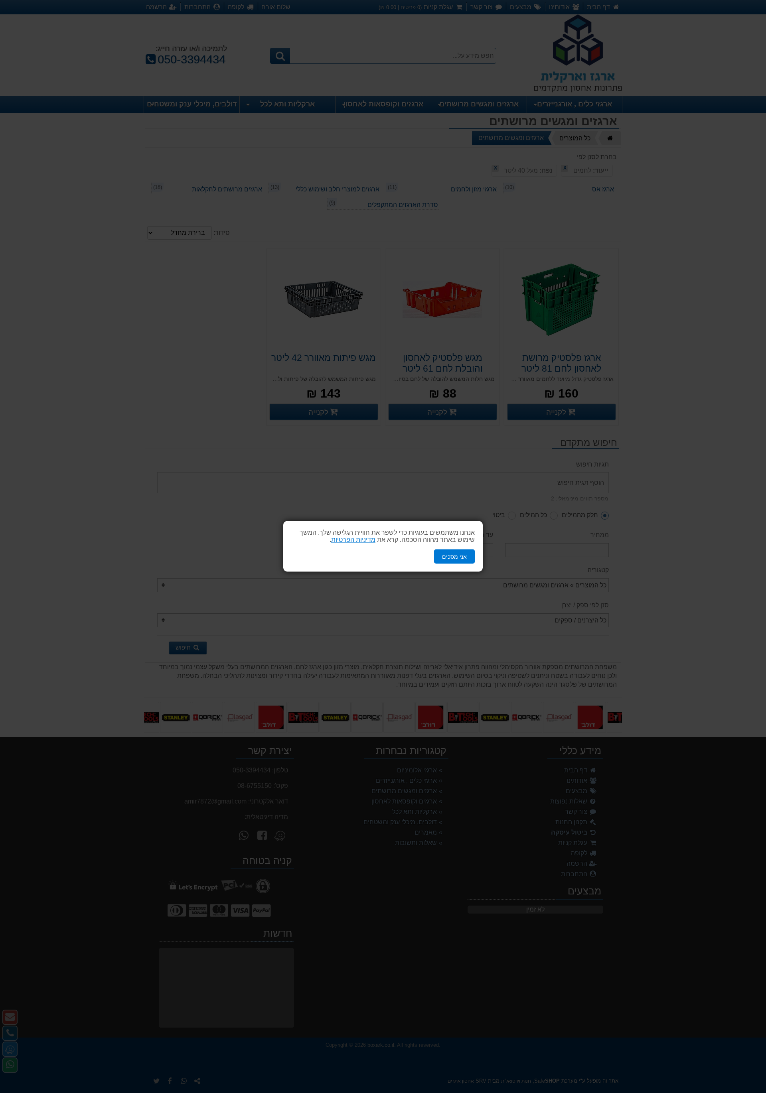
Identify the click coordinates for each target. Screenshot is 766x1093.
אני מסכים (454, 556)
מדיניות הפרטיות (353, 539)
